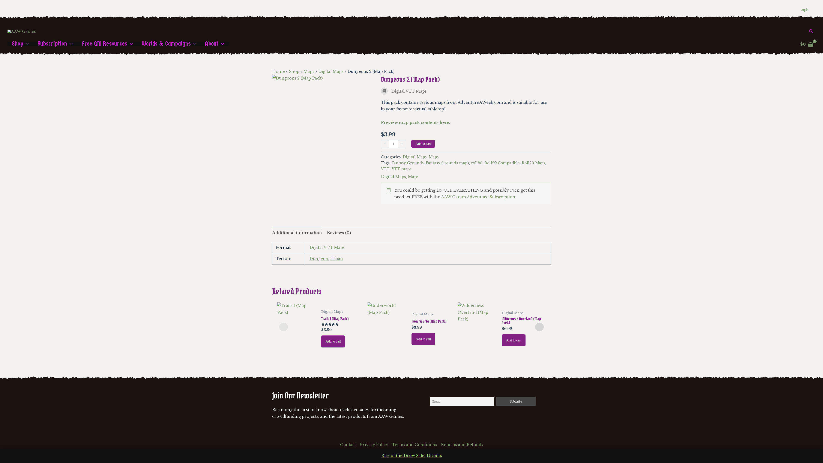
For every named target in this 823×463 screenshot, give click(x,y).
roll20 (476, 163)
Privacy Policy (374, 444)
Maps (308, 71)
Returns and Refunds (462, 444)
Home (278, 71)
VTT (385, 169)
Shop (294, 71)
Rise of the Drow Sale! (403, 455)
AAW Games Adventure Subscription (478, 197)
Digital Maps (330, 71)
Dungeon (318, 258)
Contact (348, 444)
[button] (811, 31)
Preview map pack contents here (415, 122)
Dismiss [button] (434, 455)
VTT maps (402, 169)
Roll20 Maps (533, 163)
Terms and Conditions (414, 444)
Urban (336, 258)
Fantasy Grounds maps (447, 163)
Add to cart (423, 144)
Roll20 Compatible (502, 163)
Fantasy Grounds (407, 163)
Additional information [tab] (297, 232)
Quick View (297, 348)
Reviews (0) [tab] (339, 232)
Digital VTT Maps (327, 247)
